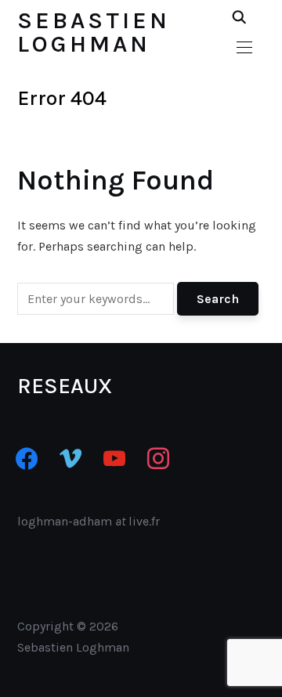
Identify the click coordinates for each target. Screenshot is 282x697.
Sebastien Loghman (93, 32)
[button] (244, 47)
